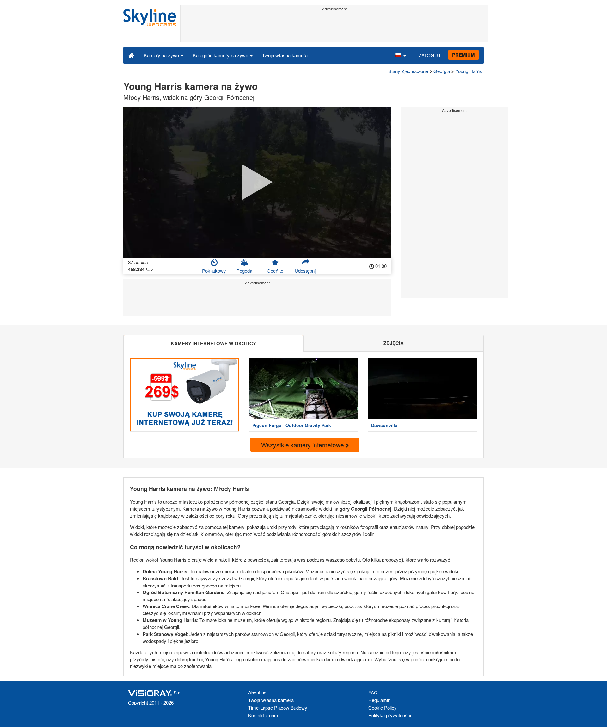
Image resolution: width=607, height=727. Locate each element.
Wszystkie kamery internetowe (303, 444)
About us (257, 692)
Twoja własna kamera (285, 55)
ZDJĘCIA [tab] (393, 342)
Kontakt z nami (263, 715)
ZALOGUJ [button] (429, 55)
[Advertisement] (334, 27)
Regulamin (379, 700)
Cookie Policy (382, 707)
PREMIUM (463, 54)
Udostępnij (305, 270)
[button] (400, 55)
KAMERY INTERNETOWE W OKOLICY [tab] (213, 343)
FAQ (373, 692)
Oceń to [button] (275, 270)
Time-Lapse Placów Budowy (277, 707)
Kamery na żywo (162, 55)
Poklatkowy (214, 270)
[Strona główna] (131, 55)
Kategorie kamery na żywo (221, 55)
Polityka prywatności (389, 715)
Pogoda (244, 270)
